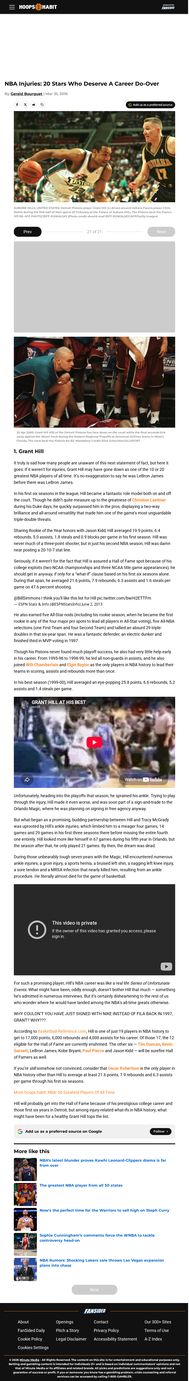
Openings (64, 1321)
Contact (101, 1321)
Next (161, 231)
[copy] (42, 104)
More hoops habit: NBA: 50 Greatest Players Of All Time (64, 1092)
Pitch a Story (67, 1330)
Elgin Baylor (78, 664)
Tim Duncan (149, 1044)
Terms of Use (157, 1330)
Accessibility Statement (115, 1339)
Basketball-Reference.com (62, 1031)
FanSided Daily (31, 1330)
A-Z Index (153, 1339)
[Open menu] (12, 7)
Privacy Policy (106, 1330)
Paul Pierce (93, 1050)
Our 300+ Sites (158, 1321)
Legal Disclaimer (71, 1339)
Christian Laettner (149, 500)
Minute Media (29, 1360)
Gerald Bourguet (26, 94)
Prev (28, 231)
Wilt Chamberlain (42, 664)
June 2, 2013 (92, 604)
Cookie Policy (30, 1339)
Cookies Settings (33, 1347)
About (23, 1321)
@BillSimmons (27, 598)
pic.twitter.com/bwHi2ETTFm (124, 598)
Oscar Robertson (123, 1068)
